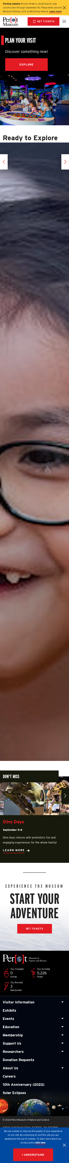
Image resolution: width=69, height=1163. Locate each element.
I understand (33, 1154)
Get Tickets (34, 928)
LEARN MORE (14, 850)
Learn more (55, 11)
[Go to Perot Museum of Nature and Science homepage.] (14, 21)
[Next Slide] (65, 162)
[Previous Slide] (4, 162)
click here (40, 1142)
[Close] (64, 1145)
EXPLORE (26, 64)
